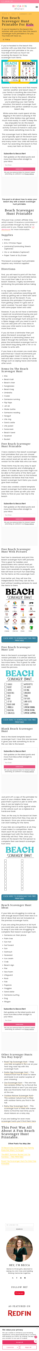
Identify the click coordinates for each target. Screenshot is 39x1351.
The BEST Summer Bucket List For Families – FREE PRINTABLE (15, 1155)
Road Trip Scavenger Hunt (15, 1062)
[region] (19, 1339)
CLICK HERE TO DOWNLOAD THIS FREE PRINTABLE (19, 639)
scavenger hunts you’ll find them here (18, 1121)
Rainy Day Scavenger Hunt (16, 1106)
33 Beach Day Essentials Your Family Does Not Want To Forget (17, 1149)
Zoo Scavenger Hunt (13, 1083)
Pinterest (19, 1293)
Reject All (28, 1347)
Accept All (19, 1342)
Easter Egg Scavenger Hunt (16, 1072)
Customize (10, 1347)
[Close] (37, 1329)
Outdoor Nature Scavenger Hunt (18, 1095)
